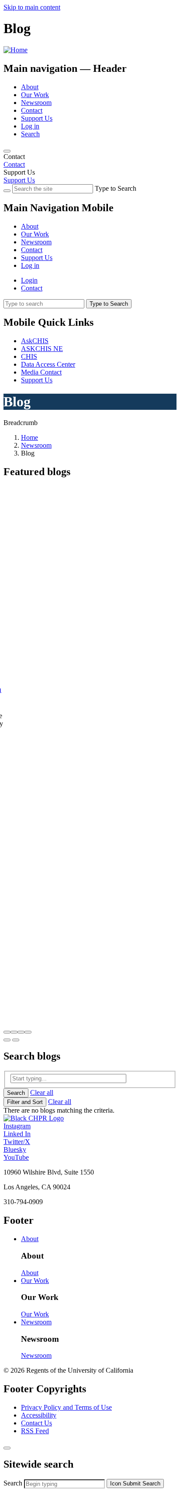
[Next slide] (15, 1040)
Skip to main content (31, 7)
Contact (31, 110)
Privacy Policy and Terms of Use (66, 1407)
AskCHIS (34, 340)
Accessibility (38, 1415)
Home (29, 437)
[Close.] (6, 1448)
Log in (30, 126)
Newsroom (36, 102)
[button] (6, 1032)
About (29, 87)
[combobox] (64, 1484)
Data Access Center (48, 364)
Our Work (35, 94)
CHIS (29, 356)
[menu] (90, 238)
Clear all (41, 1092)
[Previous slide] (6, 1040)
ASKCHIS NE (42, 348)
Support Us (36, 118)
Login (29, 280)
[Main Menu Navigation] (6, 151)
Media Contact (41, 372)
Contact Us (36, 1423)
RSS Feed (35, 1431)
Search (30, 134)
